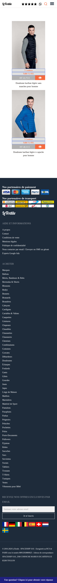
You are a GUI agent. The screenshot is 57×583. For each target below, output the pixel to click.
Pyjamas (5, 443)
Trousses (6, 471)
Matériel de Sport (9, 404)
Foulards (6, 368)
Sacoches (6, 451)
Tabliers (5, 467)
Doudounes (7, 361)
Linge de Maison (9, 392)
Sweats (5, 463)
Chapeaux (6, 325)
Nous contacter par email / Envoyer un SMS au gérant (25, 249)
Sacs (4, 455)
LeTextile (7, 3)
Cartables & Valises (10, 313)
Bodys (5, 290)
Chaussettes (7, 333)
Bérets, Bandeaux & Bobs (13, 278)
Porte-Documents (9, 435)
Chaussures (7, 337)
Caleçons (6, 305)
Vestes (4, 482)
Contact (5, 234)
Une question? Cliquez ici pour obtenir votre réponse (28, 580)
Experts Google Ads (10, 253)
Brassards (6, 298)
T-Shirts (5, 475)
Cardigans (6, 309)
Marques (6, 270)
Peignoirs (6, 420)
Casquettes (6, 317)
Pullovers (6, 439)
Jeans (4, 384)
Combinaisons (8, 345)
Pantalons (6, 408)
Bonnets (5, 294)
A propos (6, 230)
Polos (4, 431)
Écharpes (6, 364)
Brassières (6, 302)
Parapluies (6, 412)
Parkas (5, 416)
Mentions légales (9, 241)
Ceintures (6, 321)
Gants (4, 372)
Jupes (4, 388)
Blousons (6, 286)
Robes (4, 447)
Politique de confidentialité (14, 245)
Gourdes (5, 380)
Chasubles (6, 329)
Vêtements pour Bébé (11, 486)
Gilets (4, 376)
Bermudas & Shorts (10, 282)
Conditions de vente (10, 237)
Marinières (6, 400)
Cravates (6, 353)
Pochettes (6, 427)
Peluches (6, 423)
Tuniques (6, 479)
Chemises (6, 341)
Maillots (5, 396)
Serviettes (6, 459)
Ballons (5, 274)
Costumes (6, 349)
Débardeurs (7, 357)
